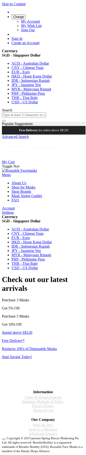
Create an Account (25, 43)
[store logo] (19, 170)
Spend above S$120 (17, 332)
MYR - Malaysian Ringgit (31, 89)
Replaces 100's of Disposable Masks (29, 349)
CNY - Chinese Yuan (27, 68)
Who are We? (43, 425)
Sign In (16, 39)
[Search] (4, 120)
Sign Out (28, 30)
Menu (6, 175)
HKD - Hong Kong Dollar (31, 76)
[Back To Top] (4, 439)
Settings (8, 212)
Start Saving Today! (17, 357)
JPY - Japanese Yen (26, 85)
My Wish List (31, 26)
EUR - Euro (20, 72)
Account (8, 208)
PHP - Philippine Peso (28, 93)
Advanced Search (15, 137)
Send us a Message (43, 429)
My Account (30, 21)
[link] (18, 17)
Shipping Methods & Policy (43, 402)
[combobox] (24, 114)
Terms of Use (43, 410)
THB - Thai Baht (24, 98)
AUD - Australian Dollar (30, 63)
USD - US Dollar (24, 102)
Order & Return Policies (43, 397)
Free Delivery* (13, 341)
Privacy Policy (43, 406)
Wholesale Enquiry (43, 434)
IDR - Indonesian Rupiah (30, 80)
